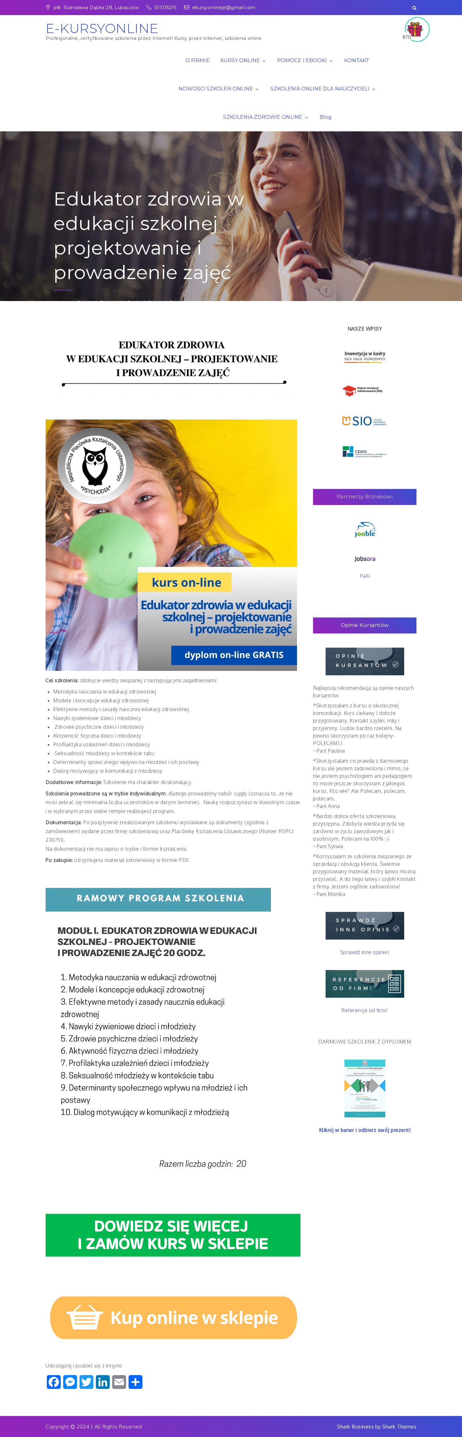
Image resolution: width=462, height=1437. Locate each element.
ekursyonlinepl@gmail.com (224, 7)
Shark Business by (359, 1426)
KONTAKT (356, 60)
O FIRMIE (197, 60)
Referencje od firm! (364, 1010)
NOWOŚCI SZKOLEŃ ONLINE (216, 89)
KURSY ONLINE (240, 60)
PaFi (365, 576)
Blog (326, 117)
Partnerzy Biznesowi (365, 497)
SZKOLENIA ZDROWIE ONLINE (262, 117)
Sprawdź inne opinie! (365, 952)
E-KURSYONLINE (102, 28)
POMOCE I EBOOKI (302, 60)
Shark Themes (399, 1426)
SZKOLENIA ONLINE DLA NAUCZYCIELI (320, 89)
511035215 (166, 7)
